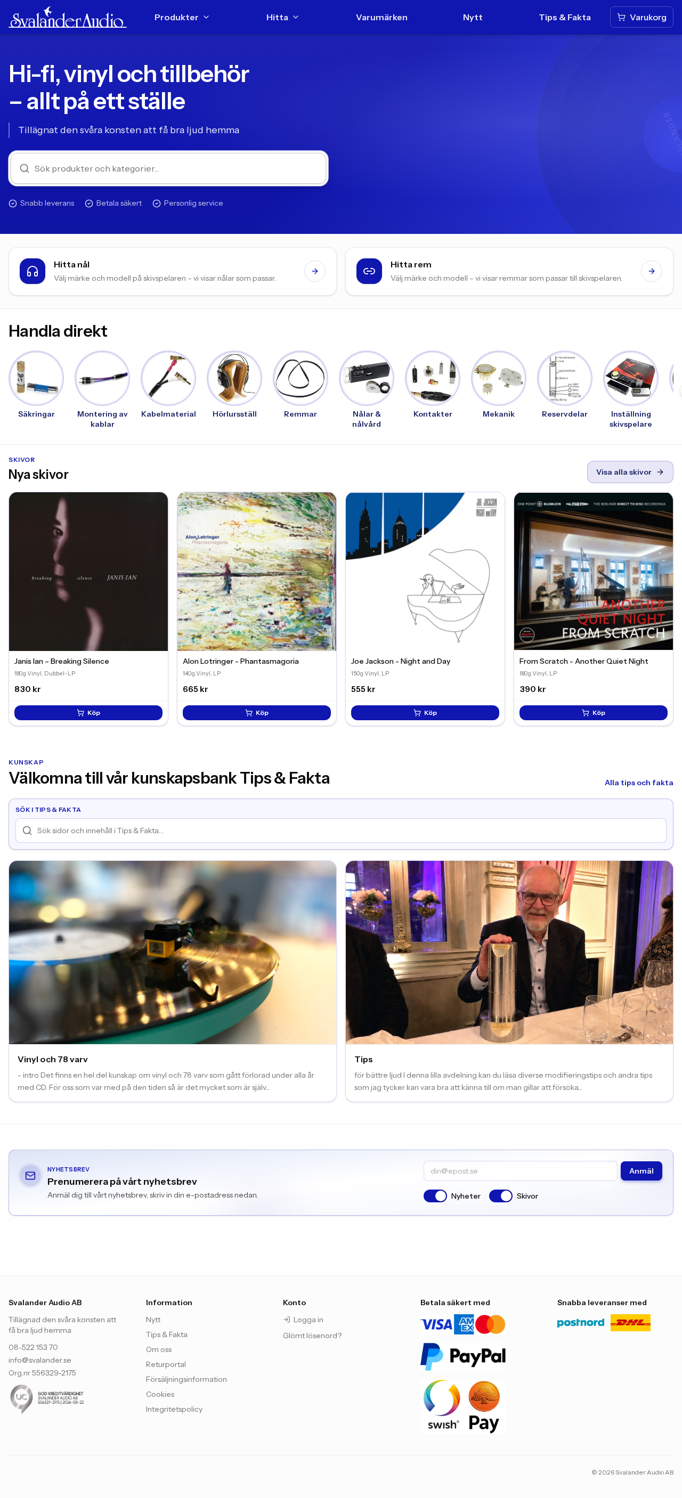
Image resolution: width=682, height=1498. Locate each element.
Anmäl (641, 1171)
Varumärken (382, 17)
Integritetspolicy (174, 1409)
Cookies (160, 1394)
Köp (93, 713)
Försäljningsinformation (186, 1379)
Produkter (177, 17)
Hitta (277, 17)
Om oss (159, 1349)
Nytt (473, 17)
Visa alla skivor (624, 472)
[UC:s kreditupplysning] (67, 1399)
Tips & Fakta (565, 17)
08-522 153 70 (33, 1347)
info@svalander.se (40, 1360)
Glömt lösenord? (312, 1335)
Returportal (166, 1364)
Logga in (308, 1319)
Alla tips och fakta (639, 782)
